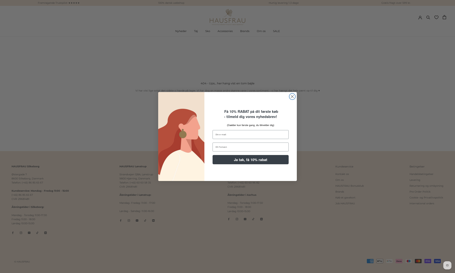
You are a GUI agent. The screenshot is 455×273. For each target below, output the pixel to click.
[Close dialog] (292, 96)
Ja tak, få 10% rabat (250, 159)
